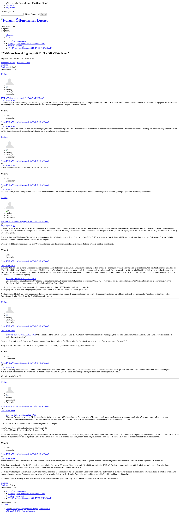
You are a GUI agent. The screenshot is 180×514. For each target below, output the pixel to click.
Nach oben (5, 485)
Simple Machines (28, 511)
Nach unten (5, 67)
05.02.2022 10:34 (8, 100)
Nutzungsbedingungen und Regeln (24, 509)
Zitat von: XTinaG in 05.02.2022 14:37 (21, 415)
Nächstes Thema (23, 63)
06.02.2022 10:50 (8, 458)
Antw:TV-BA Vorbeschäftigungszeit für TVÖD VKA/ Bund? (25, 122)
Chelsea (4, 74)
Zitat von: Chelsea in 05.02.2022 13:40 (21, 279)
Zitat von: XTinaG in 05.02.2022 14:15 (21, 335)
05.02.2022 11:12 (8, 189)
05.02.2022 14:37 (8, 367)
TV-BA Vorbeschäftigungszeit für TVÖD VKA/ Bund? (22, 98)
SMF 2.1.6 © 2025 (13, 511)
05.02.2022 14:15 (8, 266)
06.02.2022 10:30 (8, 411)
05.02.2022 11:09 (8, 165)
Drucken (4, 65)
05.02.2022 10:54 (8, 126)
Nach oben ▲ (44, 509)
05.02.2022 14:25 (8, 331)
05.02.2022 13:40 (8, 226)
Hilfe (8, 509)
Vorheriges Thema (8, 63)
